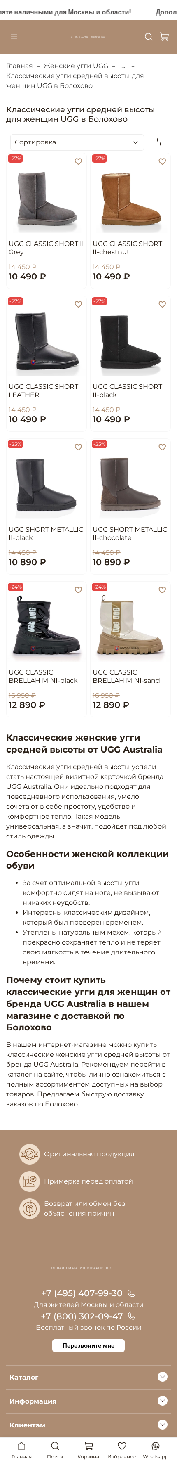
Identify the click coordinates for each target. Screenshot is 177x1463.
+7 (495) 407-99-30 (82, 1293)
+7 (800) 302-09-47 (82, 1316)
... (123, 66)
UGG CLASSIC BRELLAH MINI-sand (126, 676)
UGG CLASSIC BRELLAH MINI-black (43, 676)
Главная (19, 66)
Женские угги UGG (76, 66)
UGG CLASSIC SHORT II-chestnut (127, 248)
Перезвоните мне (88, 1345)
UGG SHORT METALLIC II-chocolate (130, 534)
